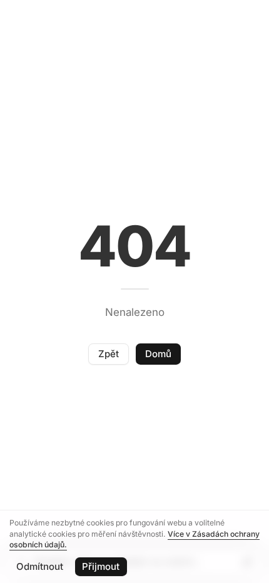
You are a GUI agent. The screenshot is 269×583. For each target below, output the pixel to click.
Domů (158, 354)
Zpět (108, 354)
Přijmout (100, 566)
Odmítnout (39, 566)
